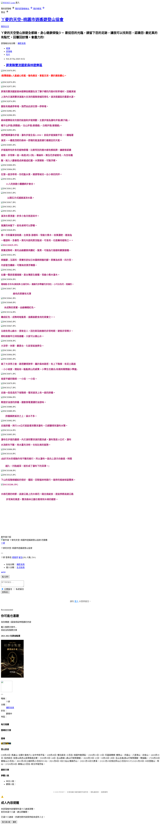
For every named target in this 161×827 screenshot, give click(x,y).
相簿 (8, 48)
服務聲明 (104, 792)
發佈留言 (5, 592)
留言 (21, 557)
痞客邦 (15, 557)
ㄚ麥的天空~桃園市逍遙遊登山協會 (32, 19)
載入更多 (5, 577)
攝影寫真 (22, 43)
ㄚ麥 (3, 543)
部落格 (9, 51)
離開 (14, 822)
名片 (8, 54)
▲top (3, 572)
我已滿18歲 (6, 822)
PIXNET (62, 792)
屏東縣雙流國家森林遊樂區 (24, 65)
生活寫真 (21, 567)
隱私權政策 (95, 792)
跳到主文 (5, 26)
